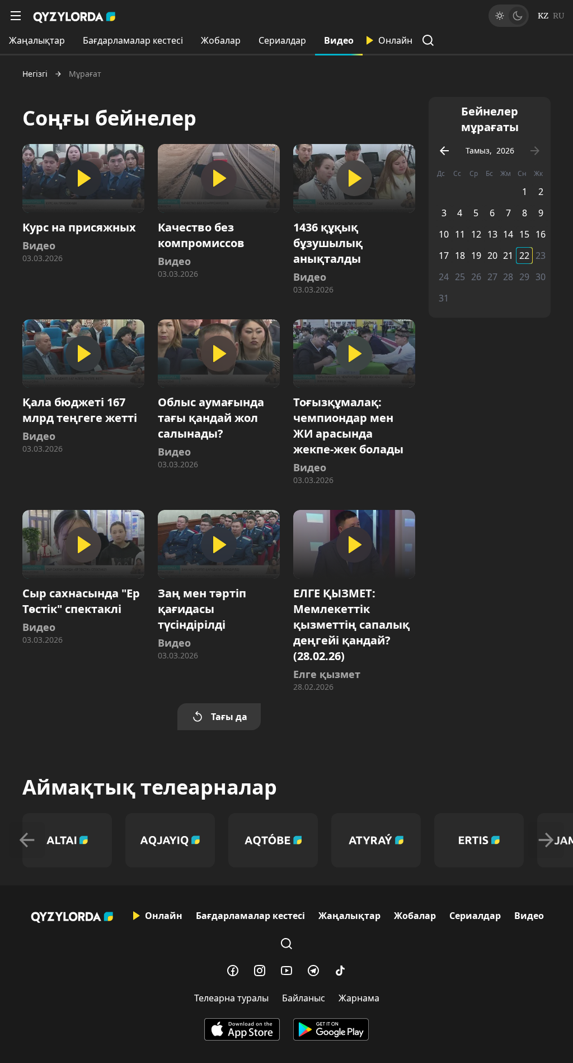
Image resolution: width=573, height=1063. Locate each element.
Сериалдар (282, 40)
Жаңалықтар (37, 40)
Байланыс (303, 998)
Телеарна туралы (231, 998)
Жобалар (221, 40)
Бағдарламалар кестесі (133, 40)
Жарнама (359, 998)
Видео (339, 40)
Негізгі (35, 74)
